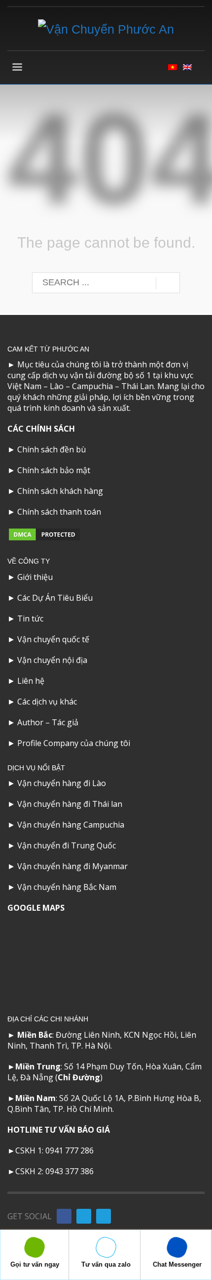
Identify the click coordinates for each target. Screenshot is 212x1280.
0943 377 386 (69, 1171)
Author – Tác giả (47, 722)
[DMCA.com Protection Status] (44, 534)
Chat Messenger (177, 1264)
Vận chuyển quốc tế (53, 639)
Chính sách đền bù (51, 449)
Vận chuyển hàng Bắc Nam (66, 887)
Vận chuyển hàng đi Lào (61, 783)
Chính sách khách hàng (60, 491)
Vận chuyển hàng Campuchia (70, 824)
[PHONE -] (83, 1216)
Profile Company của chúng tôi (73, 743)
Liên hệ (30, 680)
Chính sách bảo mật (53, 470)
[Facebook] (64, 1216)
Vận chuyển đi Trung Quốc (66, 845)
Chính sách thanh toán (59, 511)
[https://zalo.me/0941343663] (103, 1216)
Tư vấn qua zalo (106, 1264)
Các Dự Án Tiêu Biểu (55, 597)
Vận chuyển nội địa (52, 660)
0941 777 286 (69, 1150)
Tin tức (30, 618)
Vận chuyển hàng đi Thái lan (69, 803)
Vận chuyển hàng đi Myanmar (72, 866)
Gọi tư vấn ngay (34, 1264)
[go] (168, 283)
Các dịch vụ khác (47, 701)
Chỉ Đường (79, 1077)
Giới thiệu (35, 577)
